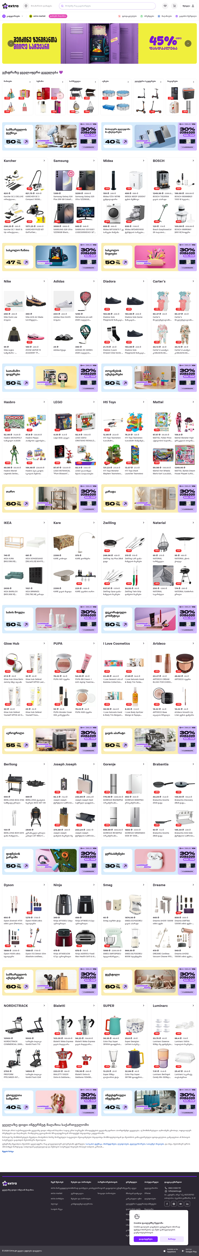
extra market (56, 1194)
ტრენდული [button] (131, 1182)
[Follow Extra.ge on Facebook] (167, 1203)
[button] (37, 16)
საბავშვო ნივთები (155, 1144)
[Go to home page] (12, 1183)
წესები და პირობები (81, 1199)
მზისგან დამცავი (134, 1194)
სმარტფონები (109, 1144)
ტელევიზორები (137, 1144)
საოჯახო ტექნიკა (94, 1144)
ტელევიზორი (151, 1188)
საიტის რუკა (57, 1209)
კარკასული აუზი (134, 1199)
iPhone (147, 1194)
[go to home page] (10, 6)
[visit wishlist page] (165, 6)
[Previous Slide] (11, 43)
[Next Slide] (188, 43)
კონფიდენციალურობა (82, 1204)
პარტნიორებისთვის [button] (107, 1182)
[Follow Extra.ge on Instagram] (174, 1203)
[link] (99, 43)
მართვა (172, 1239)
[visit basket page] (174, 6)
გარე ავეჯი (131, 1188)
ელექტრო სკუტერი (135, 1204)
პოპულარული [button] (151, 1182)
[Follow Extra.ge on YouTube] (180, 1203)
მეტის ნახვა (8, 1152)
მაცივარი (149, 1209)
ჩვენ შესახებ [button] (57, 1182)
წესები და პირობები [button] (81, 1182)
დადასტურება (146, 1239)
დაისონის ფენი (133, 1209)
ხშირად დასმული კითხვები (84, 1188)
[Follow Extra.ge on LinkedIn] (187, 1203)
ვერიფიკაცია (77, 1194)
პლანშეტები (150, 1204)
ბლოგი (54, 1204)
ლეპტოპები (123, 1144)
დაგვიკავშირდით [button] (173, 1182)
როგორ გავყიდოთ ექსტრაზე (112, 1188)
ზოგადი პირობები (107, 1194)
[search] (62, 6)
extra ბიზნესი (57, 1199)
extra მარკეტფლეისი (61, 1188)
